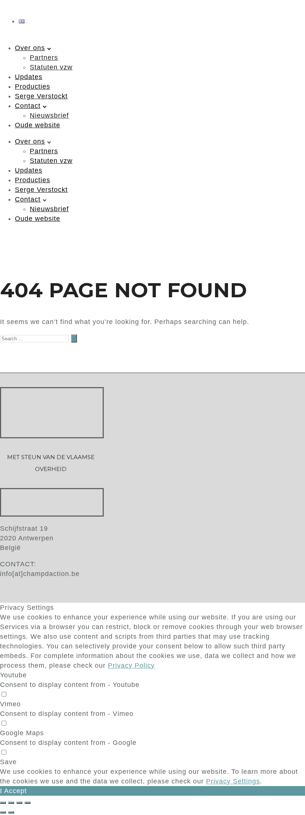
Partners (44, 57)
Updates (28, 77)
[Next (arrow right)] (11, 812)
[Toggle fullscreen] (19, 803)
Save (8, 762)
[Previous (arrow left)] (3, 812)
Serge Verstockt (41, 96)
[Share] (11, 803)
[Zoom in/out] (27, 803)
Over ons (30, 48)
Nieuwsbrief (49, 115)
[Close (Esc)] (3, 803)
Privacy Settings (233, 781)
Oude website (37, 125)
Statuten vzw (51, 67)
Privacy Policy (131, 665)
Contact (28, 105)
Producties (32, 86)
